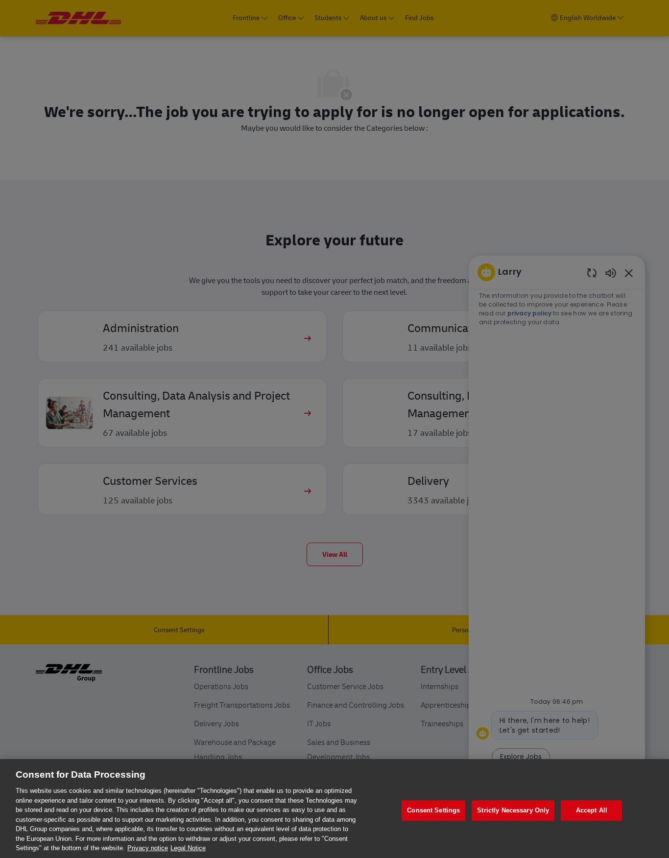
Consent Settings (433, 810)
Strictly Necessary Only (513, 810)
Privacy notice (147, 848)
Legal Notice (188, 848)
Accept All (591, 810)
